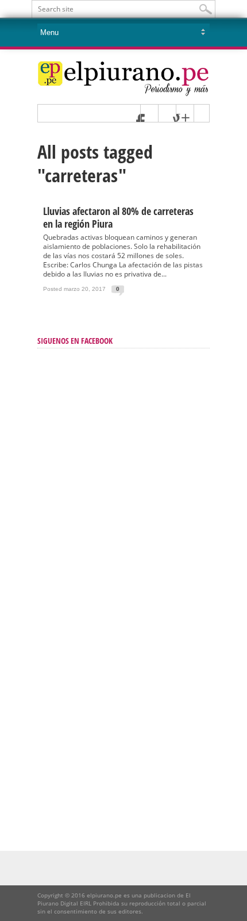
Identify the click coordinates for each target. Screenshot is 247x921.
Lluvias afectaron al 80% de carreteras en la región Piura (118, 217)
